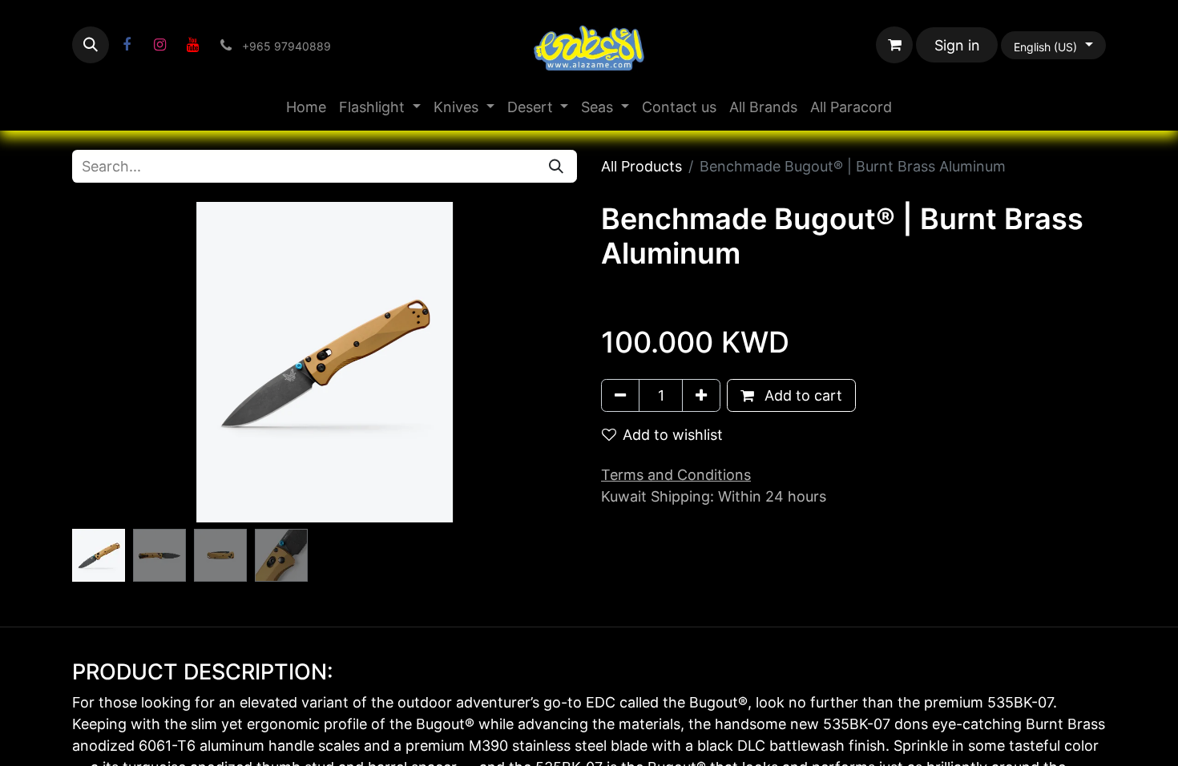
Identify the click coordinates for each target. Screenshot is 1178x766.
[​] (126, 44)
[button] (90, 44)
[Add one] (701, 395)
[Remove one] (620, 395)
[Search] (556, 166)
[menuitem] (306, 107)
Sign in (957, 45)
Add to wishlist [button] (673, 434)
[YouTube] (192, 44)
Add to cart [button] (801, 395)
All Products (641, 166)
